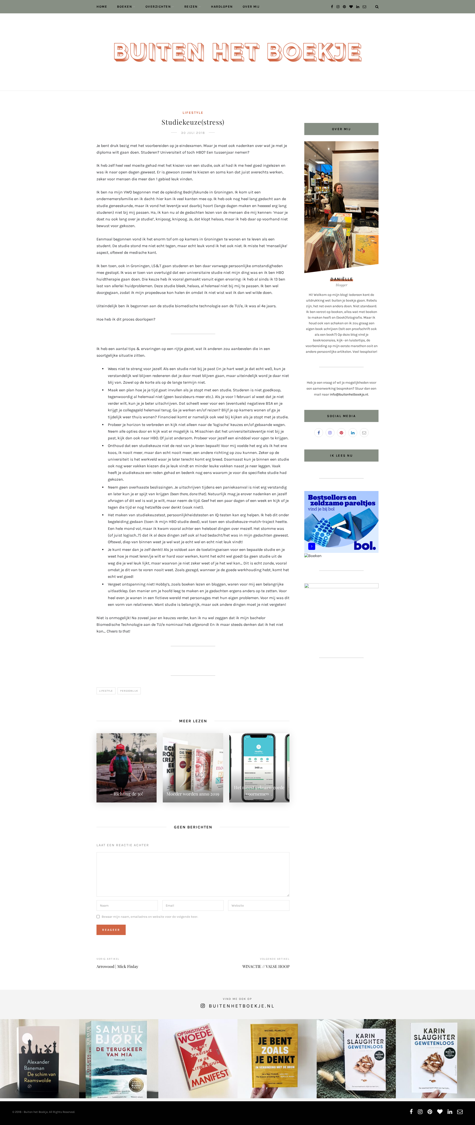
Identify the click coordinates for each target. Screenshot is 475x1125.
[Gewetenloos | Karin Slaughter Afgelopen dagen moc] (356, 1058)
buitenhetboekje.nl (242, 1006)
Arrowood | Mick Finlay (117, 966)
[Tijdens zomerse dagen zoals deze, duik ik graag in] (435, 1058)
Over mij (251, 6)
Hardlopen (222, 6)
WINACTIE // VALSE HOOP (265, 966)
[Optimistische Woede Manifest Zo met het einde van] (198, 1058)
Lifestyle (193, 113)
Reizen (191, 6)
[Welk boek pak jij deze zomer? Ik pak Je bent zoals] (277, 1058)
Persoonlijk (129, 690)
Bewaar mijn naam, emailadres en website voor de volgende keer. (150, 916)
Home (101, 6)
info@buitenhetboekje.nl (349, 394)
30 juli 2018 (193, 133)
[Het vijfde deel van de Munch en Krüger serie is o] (118, 1058)
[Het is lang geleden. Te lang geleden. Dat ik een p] (39, 1058)
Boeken (124, 6)
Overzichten (158, 6)
